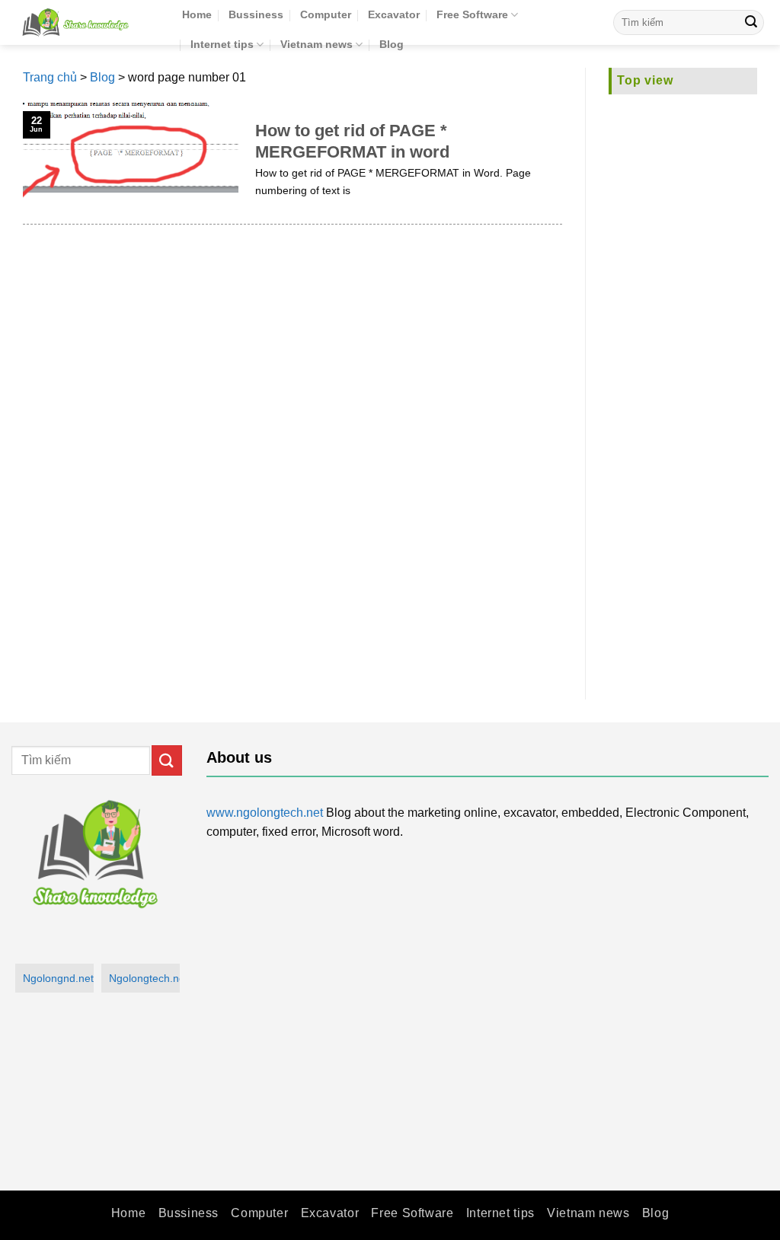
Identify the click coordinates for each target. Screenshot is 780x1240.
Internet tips (222, 44)
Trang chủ (50, 77)
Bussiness (256, 14)
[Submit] (751, 23)
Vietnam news (316, 44)
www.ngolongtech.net (264, 812)
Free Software (472, 14)
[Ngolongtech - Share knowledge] (85, 22)
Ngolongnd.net (58, 978)
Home (197, 14)
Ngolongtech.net (144, 978)
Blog (391, 44)
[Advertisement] (683, 387)
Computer (325, 14)
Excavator (394, 14)
